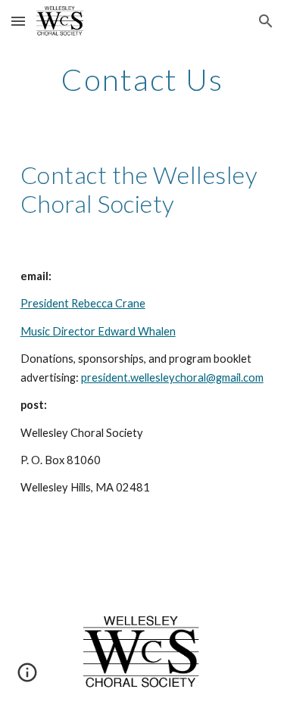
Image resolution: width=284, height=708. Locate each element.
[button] (18, 21)
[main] (142, 79)
